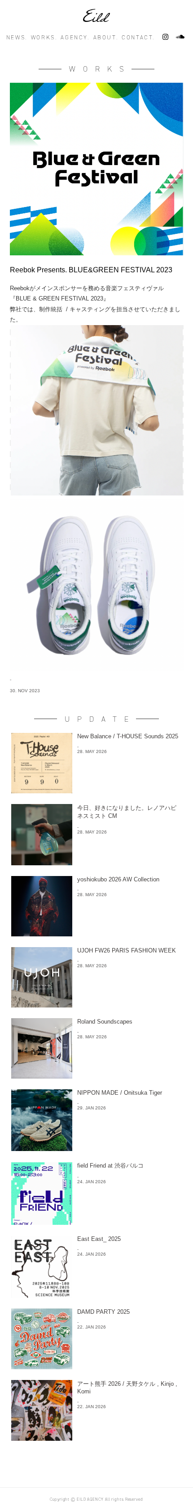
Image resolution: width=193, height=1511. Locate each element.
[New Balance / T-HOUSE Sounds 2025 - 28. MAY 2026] (96, 791)
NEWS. (16, 37)
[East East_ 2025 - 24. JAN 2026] (96, 1295)
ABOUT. (105, 37)
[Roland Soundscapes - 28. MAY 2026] (96, 1076)
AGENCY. (75, 37)
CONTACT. (138, 37)
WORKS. (44, 37)
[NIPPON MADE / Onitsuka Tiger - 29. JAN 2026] (96, 1148)
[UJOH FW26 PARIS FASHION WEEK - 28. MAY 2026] (96, 1005)
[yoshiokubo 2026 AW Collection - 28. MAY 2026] (96, 934)
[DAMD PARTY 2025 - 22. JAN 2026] (96, 1367)
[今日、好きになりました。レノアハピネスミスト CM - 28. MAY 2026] (96, 863)
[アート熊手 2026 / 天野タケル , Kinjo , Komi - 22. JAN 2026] (96, 1438)
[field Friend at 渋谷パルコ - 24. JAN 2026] (96, 1222)
